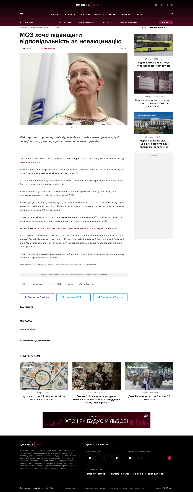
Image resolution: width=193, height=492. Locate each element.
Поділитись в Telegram (112, 297)
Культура (126, 14)
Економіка (85, 14)
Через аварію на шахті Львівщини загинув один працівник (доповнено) (154, 144)
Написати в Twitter (75, 297)
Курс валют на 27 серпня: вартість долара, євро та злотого (44, 398)
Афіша (139, 14)
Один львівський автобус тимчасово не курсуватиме (153, 64)
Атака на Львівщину (128, 22)
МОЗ (59, 284)
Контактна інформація (118, 488)
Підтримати (166, 22)
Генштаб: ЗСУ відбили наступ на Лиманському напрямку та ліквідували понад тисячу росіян (96, 399)
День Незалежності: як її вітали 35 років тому (149, 398)
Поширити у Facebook (38, 297)
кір (50, 284)
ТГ (139, 75)
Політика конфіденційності (148, 473)
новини (70, 284)
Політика (70, 14)
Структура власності (72, 488)
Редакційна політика (90, 488)
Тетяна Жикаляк (48, 48)
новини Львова (37, 488)
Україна (56, 28)
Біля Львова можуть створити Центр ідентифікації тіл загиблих (153, 103)
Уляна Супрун (86, 284)
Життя (111, 14)
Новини (55, 14)
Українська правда (30, 162)
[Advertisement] (153, 197)
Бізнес (98, 14)
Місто (140, 38)
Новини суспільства (40, 28)
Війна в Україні (65, 22)
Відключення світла (87, 22)
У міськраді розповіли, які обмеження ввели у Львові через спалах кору (78, 228)
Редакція (103, 488)
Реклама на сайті (119, 473)
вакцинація (38, 284)
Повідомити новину (137, 488)
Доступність (107, 22)
